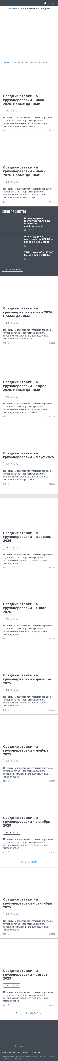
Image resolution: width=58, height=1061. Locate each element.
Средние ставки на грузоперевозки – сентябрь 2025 (27, 903)
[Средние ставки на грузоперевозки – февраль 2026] (29, 515)
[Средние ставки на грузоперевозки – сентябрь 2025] (29, 882)
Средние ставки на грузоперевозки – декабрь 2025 (27, 679)
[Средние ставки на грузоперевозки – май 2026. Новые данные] (29, 291)
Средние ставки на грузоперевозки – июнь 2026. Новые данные (24, 171)
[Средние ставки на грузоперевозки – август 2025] (29, 953)
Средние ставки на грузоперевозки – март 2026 (28, 455)
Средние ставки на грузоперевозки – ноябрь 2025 (25, 750)
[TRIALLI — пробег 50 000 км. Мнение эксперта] (12, 256)
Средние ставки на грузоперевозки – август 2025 (25, 974)
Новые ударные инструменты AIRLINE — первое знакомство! (38, 239)
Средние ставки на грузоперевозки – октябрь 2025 (26, 821)
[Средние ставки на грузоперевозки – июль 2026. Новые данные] (29, 78)
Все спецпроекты (12, 269)
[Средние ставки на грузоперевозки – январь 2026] (29, 586)
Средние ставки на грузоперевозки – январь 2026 (26, 608)
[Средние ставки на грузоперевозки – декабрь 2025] (29, 658)
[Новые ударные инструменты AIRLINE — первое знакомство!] (12, 240)
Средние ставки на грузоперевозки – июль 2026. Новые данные (24, 99)
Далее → (36, 1013)
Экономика (12, 110)
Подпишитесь (16, 8)
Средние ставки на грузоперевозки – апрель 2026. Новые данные (26, 386)
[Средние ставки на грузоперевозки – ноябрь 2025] (29, 729)
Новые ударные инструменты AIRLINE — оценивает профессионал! (38, 222)
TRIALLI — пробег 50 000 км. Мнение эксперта (38, 253)
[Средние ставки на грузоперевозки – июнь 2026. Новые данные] (29, 150)
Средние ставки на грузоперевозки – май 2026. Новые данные (28, 312)
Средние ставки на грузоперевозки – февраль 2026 (27, 536)
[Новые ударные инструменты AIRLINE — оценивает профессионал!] (12, 222)
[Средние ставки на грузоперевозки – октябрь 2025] (29, 800)
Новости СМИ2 (29, 862)
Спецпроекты (14, 211)
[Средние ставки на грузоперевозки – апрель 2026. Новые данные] (29, 364)
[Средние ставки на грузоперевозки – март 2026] (29, 436)
